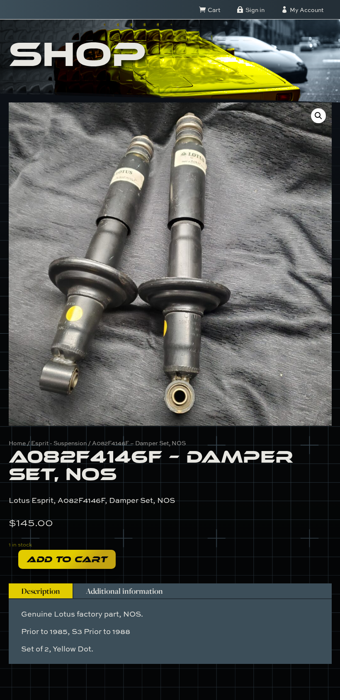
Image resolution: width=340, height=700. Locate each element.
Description (40, 590)
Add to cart (67, 559)
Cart (214, 10)
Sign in (255, 10)
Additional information (124, 590)
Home (17, 443)
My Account (306, 10)
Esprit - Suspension (59, 443)
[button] (318, 115)
